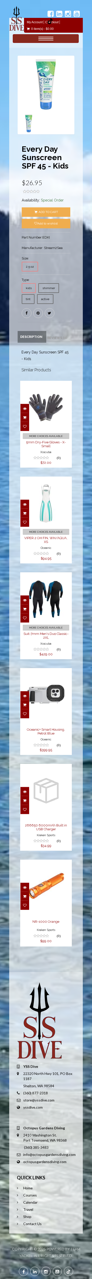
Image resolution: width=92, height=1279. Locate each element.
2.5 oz (30, 266)
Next (72, 102)
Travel (28, 1209)
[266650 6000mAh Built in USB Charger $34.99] (46, 767)
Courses (30, 1195)
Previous (21, 102)
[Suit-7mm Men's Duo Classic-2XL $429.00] (46, 576)
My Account (35, 22)
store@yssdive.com (38, 1100)
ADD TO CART (48, 212)
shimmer (48, 288)
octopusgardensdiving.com (44, 1161)
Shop (27, 1216)
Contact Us (32, 1224)
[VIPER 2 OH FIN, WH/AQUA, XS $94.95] (46, 480)
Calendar (30, 1202)
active (45, 299)
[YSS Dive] (16, 18)
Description (31, 337)
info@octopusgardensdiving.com (49, 1154)
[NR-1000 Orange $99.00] (46, 863)
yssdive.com (33, 1107)
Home (28, 1188)
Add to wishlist (47, 223)
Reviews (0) (57, 338)
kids (29, 288)
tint (28, 299)
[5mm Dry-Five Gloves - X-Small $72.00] (46, 384)
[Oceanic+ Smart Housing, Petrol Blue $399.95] (46, 672)
